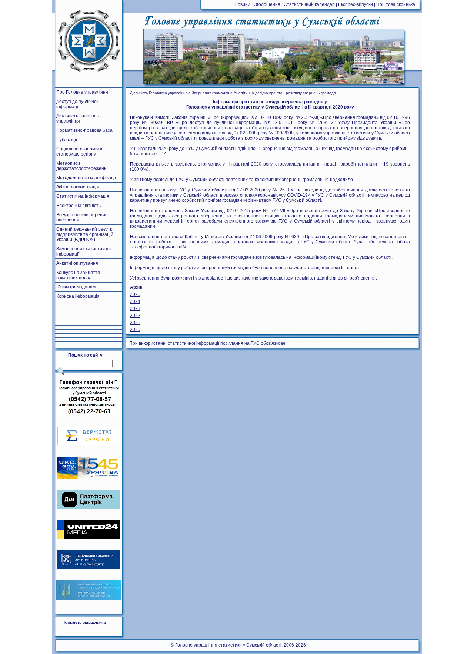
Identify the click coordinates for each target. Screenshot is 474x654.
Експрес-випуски (355, 4)
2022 (135, 315)
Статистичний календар (309, 4)
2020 (135, 329)
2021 (135, 322)
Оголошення (267, 4)
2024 (135, 301)
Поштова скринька (395, 4)
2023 (135, 308)
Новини (242, 4)
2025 (135, 294)
